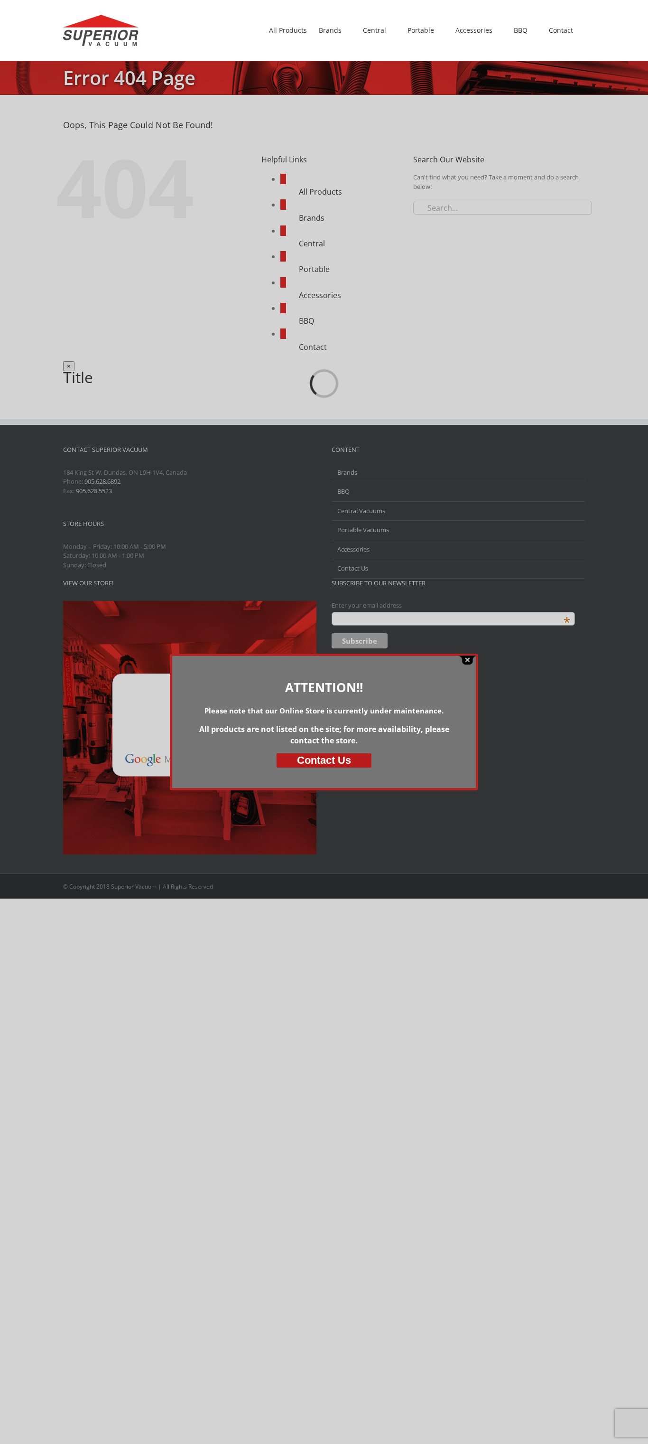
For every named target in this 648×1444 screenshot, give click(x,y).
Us (324, 760)
